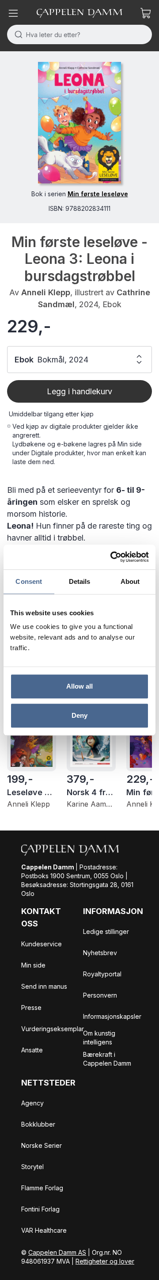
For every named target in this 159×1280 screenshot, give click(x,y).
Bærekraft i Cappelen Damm (107, 1059)
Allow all (79, 686)
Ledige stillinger (106, 931)
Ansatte (32, 1050)
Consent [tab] (28, 581)
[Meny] (13, 13)
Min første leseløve (98, 194)
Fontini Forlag (40, 1209)
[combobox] (79, 34)
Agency (32, 1103)
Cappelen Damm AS (57, 1252)
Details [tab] (80, 581)
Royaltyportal (102, 974)
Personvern (100, 995)
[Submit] (16, 34)
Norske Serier (41, 1145)
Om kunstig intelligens (99, 1037)
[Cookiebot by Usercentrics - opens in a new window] (112, 557)
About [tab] (130, 581)
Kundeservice (41, 944)
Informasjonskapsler (112, 1016)
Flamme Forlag (42, 1188)
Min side (33, 965)
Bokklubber (38, 1124)
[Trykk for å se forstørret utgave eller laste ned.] (79, 122)
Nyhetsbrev (100, 952)
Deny (79, 715)
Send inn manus (44, 986)
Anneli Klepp (45, 292)
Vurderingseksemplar (52, 1028)
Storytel (32, 1166)
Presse (31, 1007)
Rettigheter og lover (105, 1261)
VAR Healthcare (44, 1230)
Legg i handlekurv (79, 391)
